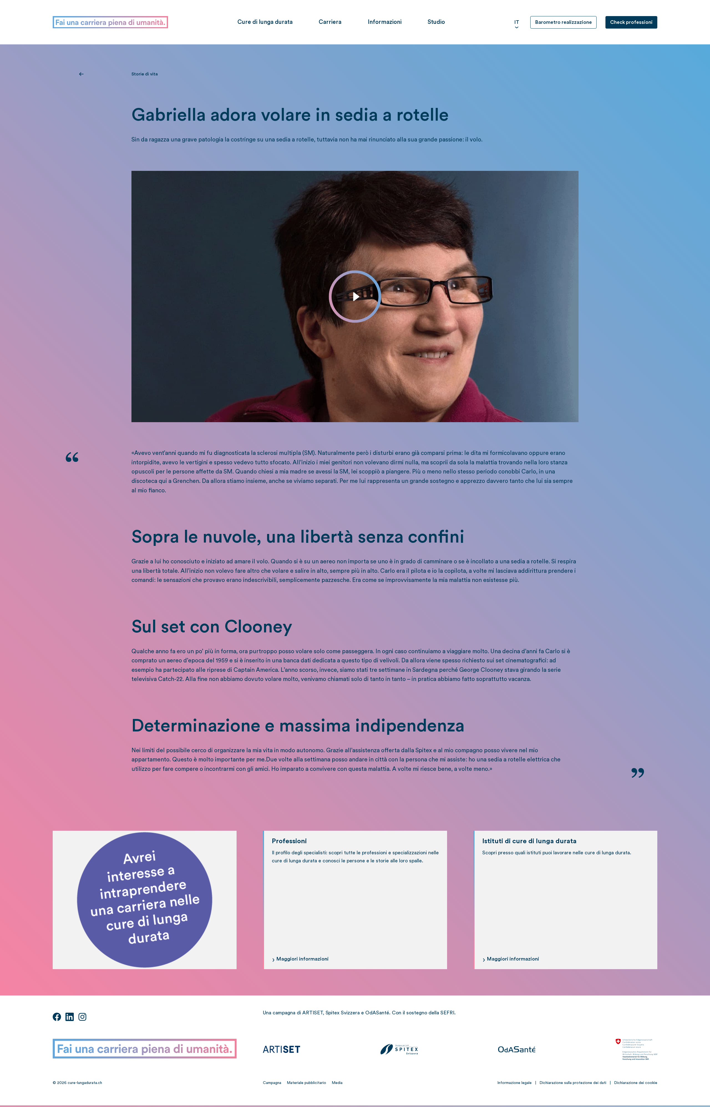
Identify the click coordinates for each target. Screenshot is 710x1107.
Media (337, 1083)
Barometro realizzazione (563, 22)
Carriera (330, 22)
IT (516, 22)
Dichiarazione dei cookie (635, 1083)
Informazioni (385, 22)
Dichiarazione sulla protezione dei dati (572, 1083)
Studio (436, 22)
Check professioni (631, 22)
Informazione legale (514, 1083)
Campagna (272, 1083)
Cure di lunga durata (265, 22)
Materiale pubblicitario (306, 1083)
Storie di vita (144, 74)
